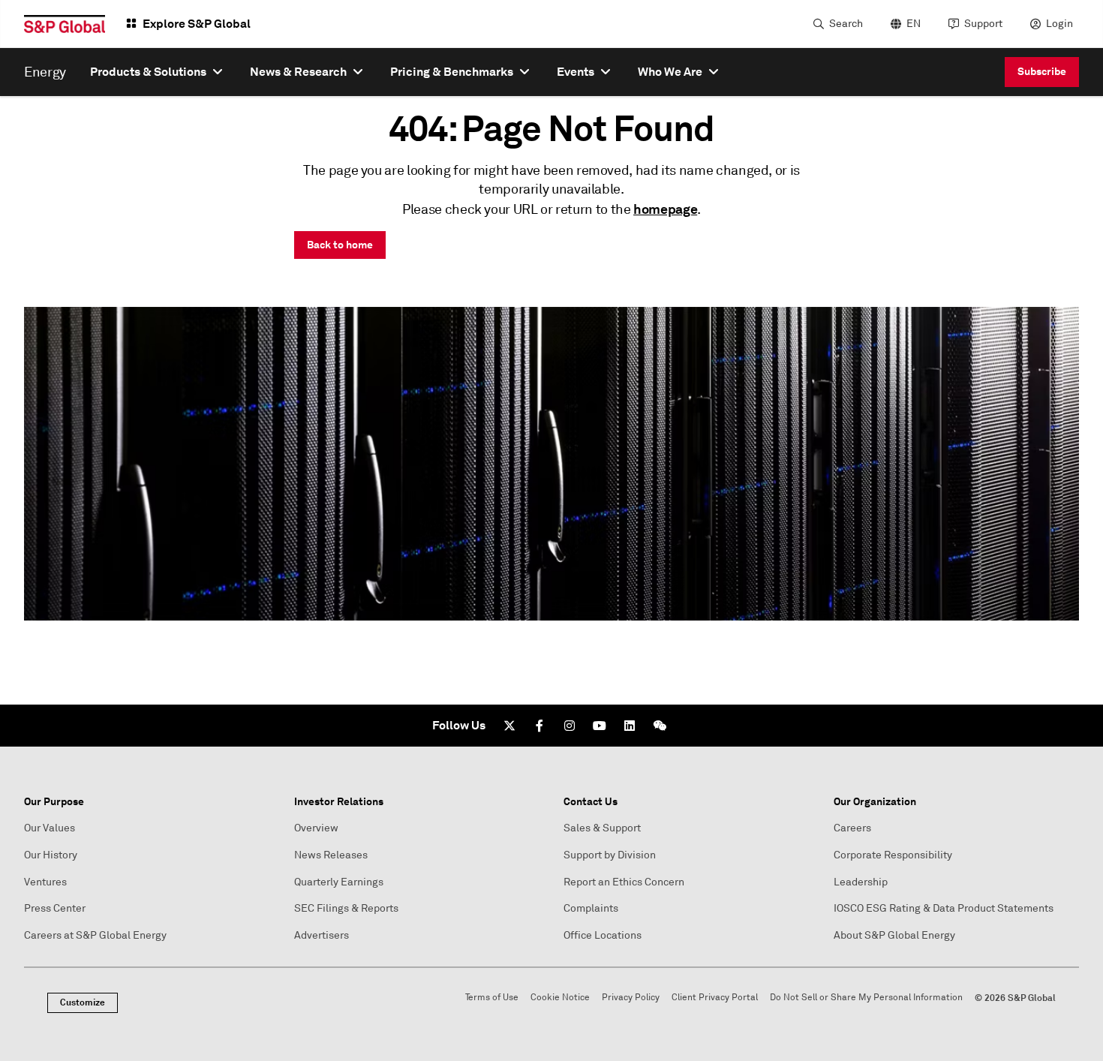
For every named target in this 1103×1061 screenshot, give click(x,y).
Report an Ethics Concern (624, 882)
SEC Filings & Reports (346, 908)
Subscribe (1041, 71)
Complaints (591, 908)
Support (983, 23)
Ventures (45, 882)
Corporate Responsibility (893, 855)
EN (913, 23)
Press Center (55, 908)
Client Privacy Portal (715, 997)
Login (1059, 23)
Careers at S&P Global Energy (95, 935)
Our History (50, 855)
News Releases (331, 855)
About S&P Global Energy (894, 935)
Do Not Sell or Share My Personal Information (866, 997)
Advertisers (321, 935)
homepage (665, 209)
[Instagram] (570, 726)
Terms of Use (491, 997)
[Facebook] (539, 726)
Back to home (340, 244)
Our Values (49, 828)
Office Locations (603, 935)
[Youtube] (600, 726)
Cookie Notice (560, 997)
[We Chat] (660, 726)
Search (846, 23)
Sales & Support (602, 828)
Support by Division (610, 855)
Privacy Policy (631, 997)
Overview (316, 828)
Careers (852, 828)
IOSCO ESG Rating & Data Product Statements (943, 908)
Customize (82, 1002)
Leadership (861, 882)
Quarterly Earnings (338, 882)
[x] (509, 726)
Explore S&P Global (197, 24)
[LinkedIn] (630, 726)
